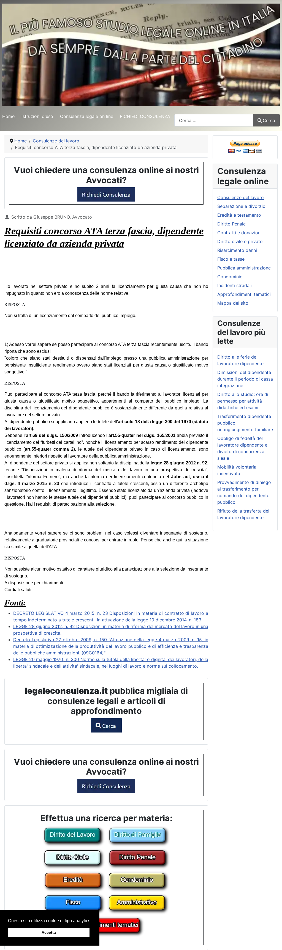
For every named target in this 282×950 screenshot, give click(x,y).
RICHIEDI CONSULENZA (145, 116)
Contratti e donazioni (239, 232)
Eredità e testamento (239, 215)
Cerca (269, 120)
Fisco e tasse (231, 259)
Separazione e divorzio (241, 206)
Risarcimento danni (237, 250)
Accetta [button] (49, 932)
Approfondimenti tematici (244, 294)
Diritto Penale (231, 224)
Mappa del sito (232, 303)
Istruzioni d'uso (37, 116)
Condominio (230, 276)
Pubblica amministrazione (244, 268)
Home (8, 116)
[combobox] (213, 120)
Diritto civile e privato (240, 241)
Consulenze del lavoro (240, 197)
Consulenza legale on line (86, 116)
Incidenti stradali (234, 285)
